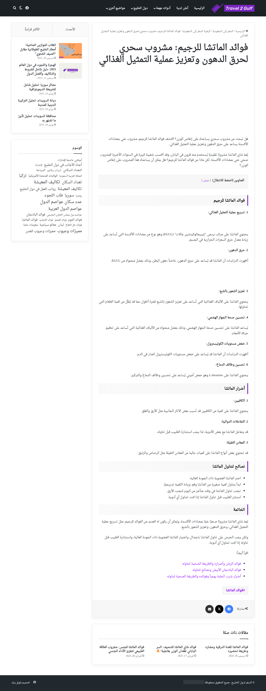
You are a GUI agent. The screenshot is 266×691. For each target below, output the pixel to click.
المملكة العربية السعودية (70, 176)
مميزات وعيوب (69, 231)
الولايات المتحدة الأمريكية (43, 176)
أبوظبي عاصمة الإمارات (70, 160)
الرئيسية (199, 8)
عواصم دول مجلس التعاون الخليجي (64, 215)
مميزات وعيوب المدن (40, 231)
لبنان (61, 225)
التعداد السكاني (72, 170)
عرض (206, 180)
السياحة (40, 170)
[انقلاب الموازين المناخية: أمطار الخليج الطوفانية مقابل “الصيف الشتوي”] (70, 51)
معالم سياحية (47, 225)
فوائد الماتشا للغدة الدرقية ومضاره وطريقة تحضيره (226, 649)
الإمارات (38, 165)
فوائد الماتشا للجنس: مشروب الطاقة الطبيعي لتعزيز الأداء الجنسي (121, 649)
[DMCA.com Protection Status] (193, 683)
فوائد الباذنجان (35, 215)
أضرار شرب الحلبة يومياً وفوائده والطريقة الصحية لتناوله (204, 577)
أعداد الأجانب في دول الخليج (63, 165)
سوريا (69, 195)
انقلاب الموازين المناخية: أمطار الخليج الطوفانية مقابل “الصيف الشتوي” (38, 49)
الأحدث (70, 30)
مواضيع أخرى (116, 8)
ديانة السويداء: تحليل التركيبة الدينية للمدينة (37, 103)
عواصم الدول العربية (65, 209)
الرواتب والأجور (54, 170)
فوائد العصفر (60, 220)
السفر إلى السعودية (222, 31)
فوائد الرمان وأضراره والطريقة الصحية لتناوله (211, 564)
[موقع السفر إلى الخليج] (233, 8)
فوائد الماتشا (234, 590)
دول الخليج (140, 8)
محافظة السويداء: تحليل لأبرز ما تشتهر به (37, 118)
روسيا (79, 196)
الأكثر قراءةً (32, 30)
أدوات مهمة (163, 8)
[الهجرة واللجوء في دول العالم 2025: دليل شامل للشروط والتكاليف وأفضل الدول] (70, 71)
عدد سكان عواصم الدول (61, 202)
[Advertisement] (173, 99)
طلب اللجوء (53, 195)
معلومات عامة (30, 225)
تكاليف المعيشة (47, 182)
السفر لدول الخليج (241, 682)
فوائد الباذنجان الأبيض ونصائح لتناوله (216, 570)
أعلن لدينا (182, 8)
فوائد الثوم (75, 220)
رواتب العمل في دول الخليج (38, 189)
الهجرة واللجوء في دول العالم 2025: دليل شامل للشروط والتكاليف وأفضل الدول (37, 69)
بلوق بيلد (16, 682)
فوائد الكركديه (46, 220)
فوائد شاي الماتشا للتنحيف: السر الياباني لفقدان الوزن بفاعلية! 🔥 (176, 649)
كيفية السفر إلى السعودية (196, 31)
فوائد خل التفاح (73, 225)
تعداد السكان (72, 182)
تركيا (23, 176)
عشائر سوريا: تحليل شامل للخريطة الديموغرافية (40, 87)
